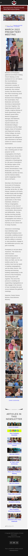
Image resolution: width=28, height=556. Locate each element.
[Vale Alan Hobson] (14, 450)
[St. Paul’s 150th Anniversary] (14, 459)
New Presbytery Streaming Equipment (14, 510)
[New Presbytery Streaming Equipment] (14, 506)
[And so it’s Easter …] (14, 424)
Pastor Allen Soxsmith (14, 494)
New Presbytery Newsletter (14, 434)
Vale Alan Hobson (14, 454)
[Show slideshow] (14, 400)
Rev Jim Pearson (14, 483)
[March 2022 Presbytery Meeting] (14, 468)
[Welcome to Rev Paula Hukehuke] (14, 516)
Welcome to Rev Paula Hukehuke (14, 520)
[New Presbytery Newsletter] (14, 431)
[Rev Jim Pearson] (14, 479)
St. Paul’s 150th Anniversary (14, 463)
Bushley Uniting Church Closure (14, 444)
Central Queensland (8, 7)
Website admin (10, 26)
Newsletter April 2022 (19, 7)
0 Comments (17, 26)
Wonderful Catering (14, 502)
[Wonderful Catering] (14, 498)
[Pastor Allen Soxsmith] (14, 489)
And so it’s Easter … (14, 427)
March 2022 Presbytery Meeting (14, 472)
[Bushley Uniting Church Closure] (14, 440)
